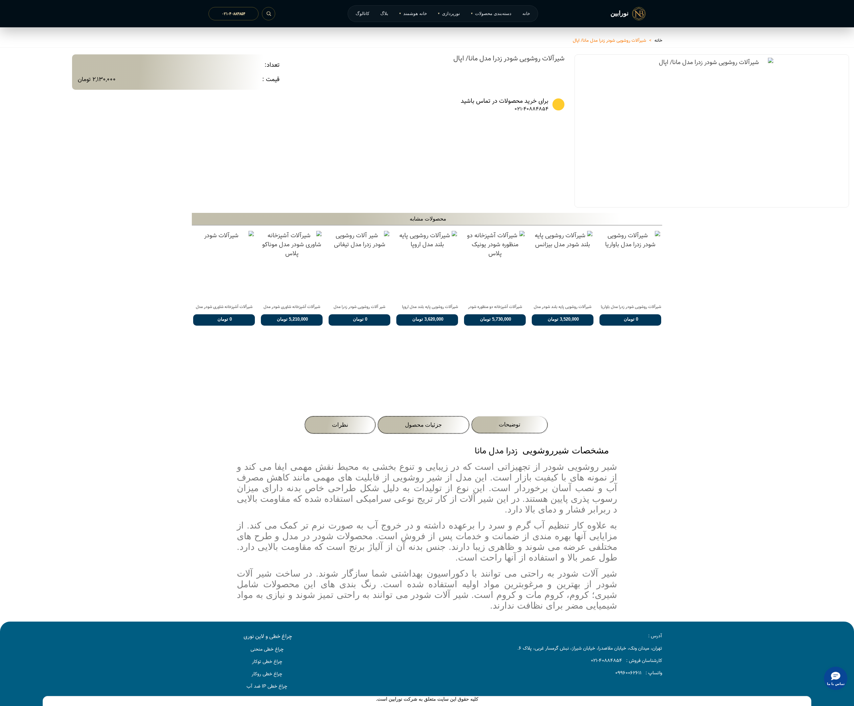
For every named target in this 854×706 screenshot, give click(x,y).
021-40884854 (531, 109)
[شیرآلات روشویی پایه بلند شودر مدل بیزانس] (562, 265)
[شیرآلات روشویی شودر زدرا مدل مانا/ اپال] (765, 191)
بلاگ (384, 13)
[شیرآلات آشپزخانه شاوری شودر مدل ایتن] (224, 265)
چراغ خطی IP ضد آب (267, 686)
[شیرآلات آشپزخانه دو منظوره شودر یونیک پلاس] (495, 265)
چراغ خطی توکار (267, 662)
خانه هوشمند (413, 13)
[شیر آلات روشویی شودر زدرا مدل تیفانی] (359, 265)
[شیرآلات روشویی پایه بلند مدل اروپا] (427, 265)
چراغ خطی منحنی (267, 649)
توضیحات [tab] (509, 424)
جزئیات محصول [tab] (423, 425)
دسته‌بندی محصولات (491, 13)
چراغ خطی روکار (267, 674)
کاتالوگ (362, 13)
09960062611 (628, 673)
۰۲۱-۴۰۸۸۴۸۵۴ (233, 13)
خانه (526, 13)
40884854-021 (606, 661)
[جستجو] (268, 13)
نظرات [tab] (340, 425)
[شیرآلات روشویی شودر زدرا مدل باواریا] (630, 265)
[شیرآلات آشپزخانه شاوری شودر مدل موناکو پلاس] (292, 265)
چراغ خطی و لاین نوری (268, 636)
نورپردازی (449, 13)
